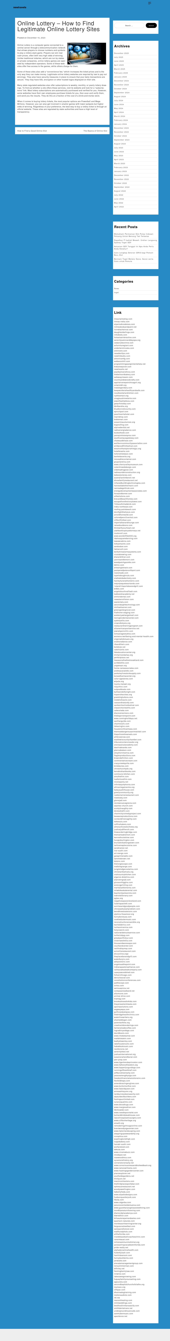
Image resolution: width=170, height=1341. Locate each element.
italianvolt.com (121, 549)
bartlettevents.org (122, 456)
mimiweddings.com (123, 1303)
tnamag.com (119, 998)
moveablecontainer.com (125, 459)
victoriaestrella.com (123, 940)
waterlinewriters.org (123, 1017)
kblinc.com (119, 565)
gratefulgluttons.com (123, 697)
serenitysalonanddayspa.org (127, 340)
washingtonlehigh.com (124, 1139)
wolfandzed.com (121, 1147)
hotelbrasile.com (122, 451)
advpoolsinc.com (122, 961)
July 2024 (118, 100)
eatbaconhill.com (122, 361)
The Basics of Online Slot (95, 131)
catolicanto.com (121, 649)
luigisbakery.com (122, 1141)
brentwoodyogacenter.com (126, 1128)
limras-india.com (122, 321)
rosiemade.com (121, 572)
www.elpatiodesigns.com (125, 1194)
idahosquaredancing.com (126, 538)
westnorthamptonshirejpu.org (127, 448)
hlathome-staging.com (124, 612)
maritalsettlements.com (125, 887)
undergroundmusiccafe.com (127, 1311)
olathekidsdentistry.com (125, 578)
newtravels (19, 7)
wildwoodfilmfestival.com (125, 446)
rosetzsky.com (120, 797)
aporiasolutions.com (123, 1006)
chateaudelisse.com (123, 440)
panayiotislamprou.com (125, 435)
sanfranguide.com (122, 721)
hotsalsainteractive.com (125, 337)
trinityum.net (120, 1178)
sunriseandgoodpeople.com (127, 906)
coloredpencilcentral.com (126, 517)
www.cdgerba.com (122, 1202)
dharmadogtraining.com (125, 1292)
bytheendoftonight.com (124, 691)
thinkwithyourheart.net (124, 528)
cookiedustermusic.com (125, 919)
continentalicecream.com (125, 760)
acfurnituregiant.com (123, 345)
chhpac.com (119, 1289)
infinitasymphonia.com (124, 784)
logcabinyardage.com (124, 1030)
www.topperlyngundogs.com (127, 1067)
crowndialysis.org (122, 623)
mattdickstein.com (122, 1038)
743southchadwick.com (125, 504)
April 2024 (119, 112)
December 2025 (121, 53)
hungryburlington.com (124, 840)
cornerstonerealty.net (124, 1162)
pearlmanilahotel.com (124, 414)
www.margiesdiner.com (125, 1107)
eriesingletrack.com (123, 567)
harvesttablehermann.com (126, 485)
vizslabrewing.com (122, 554)
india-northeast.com (123, 506)
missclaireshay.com (123, 319)
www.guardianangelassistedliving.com (132, 1207)
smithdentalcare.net (123, 1308)
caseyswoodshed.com (124, 972)
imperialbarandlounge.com (126, 522)
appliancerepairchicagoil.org (127, 382)
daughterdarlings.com (124, 332)
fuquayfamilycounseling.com (127, 1279)
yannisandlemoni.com (124, 559)
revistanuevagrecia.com (125, 803)
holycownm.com (121, 930)
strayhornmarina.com (124, 752)
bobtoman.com (121, 419)
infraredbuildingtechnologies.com (129, 483)
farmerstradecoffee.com (125, 1028)
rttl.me (117, 1297)
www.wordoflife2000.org (125, 536)
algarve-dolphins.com (124, 877)
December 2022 (121, 175)
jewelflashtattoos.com (124, 401)
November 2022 (121, 179)
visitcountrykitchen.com (125, 874)
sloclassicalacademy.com (126, 744)
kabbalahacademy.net (124, 594)
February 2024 (121, 120)
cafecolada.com (121, 710)
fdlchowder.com (121, 1109)
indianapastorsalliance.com (127, 967)
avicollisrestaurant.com (125, 951)
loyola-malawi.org (122, 684)
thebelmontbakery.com (124, 374)
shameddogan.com (123, 1020)
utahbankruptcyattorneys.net (127, 530)
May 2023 (118, 155)
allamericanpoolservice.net (126, 628)
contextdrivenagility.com (125, 818)
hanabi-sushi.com (122, 1144)
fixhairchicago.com (123, 975)
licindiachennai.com (123, 329)
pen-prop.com (120, 1059)
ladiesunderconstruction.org (127, 472)
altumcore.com (121, 993)
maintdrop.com (121, 416)
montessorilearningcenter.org (127, 1223)
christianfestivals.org (123, 871)
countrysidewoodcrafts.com (126, 379)
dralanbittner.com (122, 557)
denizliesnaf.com (122, 977)
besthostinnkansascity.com (126, 1305)
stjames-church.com (123, 805)
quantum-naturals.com (124, 1221)
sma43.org (119, 1123)
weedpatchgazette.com (124, 562)
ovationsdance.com (123, 641)
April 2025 (119, 65)
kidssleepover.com (122, 366)
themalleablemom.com (124, 834)
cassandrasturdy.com (124, 702)
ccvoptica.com (120, 1136)
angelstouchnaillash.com (125, 591)
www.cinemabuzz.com (124, 1152)
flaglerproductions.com (124, 755)
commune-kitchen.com (124, 774)
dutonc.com (119, 861)
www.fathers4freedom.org (126, 1064)
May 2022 (118, 203)
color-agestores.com (123, 678)
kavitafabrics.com (122, 924)
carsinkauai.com (121, 1239)
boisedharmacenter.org (124, 676)
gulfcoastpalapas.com (124, 1012)
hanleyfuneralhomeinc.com (126, 580)
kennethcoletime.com (124, 837)
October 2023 (120, 136)
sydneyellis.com (121, 620)
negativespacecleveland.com (127, 900)
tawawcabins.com (122, 541)
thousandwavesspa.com (125, 943)
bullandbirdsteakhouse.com (127, 1115)
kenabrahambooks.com (125, 771)
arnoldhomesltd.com (123, 514)
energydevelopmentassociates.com (130, 490)
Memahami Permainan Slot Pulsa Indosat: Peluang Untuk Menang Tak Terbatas (134, 235)
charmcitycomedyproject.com (127, 813)
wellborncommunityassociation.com (130, 443)
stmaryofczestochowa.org (126, 826)
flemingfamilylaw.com (124, 1271)
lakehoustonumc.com (124, 1043)
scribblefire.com (121, 662)
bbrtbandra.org (121, 406)
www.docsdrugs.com (123, 1104)
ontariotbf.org (120, 385)
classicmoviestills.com (124, 707)
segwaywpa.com (121, 1009)
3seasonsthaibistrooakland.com (129, 660)
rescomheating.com (123, 1300)
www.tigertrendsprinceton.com (128, 1062)
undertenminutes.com (124, 348)
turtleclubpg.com (122, 935)
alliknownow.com (122, 737)
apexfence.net (120, 1316)
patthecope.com (121, 982)
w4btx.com (119, 588)
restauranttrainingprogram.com (128, 625)
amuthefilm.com (121, 776)
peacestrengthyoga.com (125, 1075)
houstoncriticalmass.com (125, 729)
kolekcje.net (119, 647)
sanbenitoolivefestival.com (126, 705)
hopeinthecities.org (123, 694)
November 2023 (121, 132)
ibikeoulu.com (120, 821)
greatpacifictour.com (123, 938)
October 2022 (120, 183)
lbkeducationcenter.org (124, 652)
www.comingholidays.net (125, 718)
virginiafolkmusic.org (123, 639)
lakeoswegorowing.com (125, 1276)
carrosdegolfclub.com (124, 488)
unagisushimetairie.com (125, 398)
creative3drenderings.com (126, 1025)
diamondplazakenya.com (125, 1213)
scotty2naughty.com (123, 808)
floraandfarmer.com (123, 493)
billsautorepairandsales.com (127, 1218)
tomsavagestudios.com (124, 633)
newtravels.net (121, 369)
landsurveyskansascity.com (126, 1094)
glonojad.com (120, 800)
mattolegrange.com (123, 866)
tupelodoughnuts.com (124, 575)
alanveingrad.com (122, 879)
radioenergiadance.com (125, 430)
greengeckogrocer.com (124, 609)
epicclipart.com (121, 411)
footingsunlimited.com (124, 1099)
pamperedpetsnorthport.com (127, 570)
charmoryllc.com (121, 723)
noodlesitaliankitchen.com (126, 393)
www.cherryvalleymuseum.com (128, 464)
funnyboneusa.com (123, 916)
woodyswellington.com (124, 1189)
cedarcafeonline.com (123, 342)
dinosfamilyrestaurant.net (126, 480)
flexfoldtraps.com (122, 1080)
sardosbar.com (121, 546)
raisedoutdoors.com (123, 525)
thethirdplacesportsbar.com (126, 1183)
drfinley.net (119, 1268)
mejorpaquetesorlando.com (126, 583)
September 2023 (122, 140)
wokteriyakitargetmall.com (126, 615)
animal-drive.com (122, 996)
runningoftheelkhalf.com (125, 1070)
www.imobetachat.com (124, 1035)
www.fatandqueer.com (124, 1088)
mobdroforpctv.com (123, 699)
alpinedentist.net (122, 427)
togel (116, 292)
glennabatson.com (122, 750)
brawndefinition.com (123, 758)
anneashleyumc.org (123, 1091)
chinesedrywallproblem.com (127, 908)
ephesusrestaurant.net (124, 1186)
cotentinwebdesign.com (125, 467)
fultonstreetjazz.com (123, 453)
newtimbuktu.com (122, 356)
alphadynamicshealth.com (126, 1250)
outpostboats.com (122, 689)
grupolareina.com (122, 461)
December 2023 (121, 128)
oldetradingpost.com (123, 469)
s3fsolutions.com (122, 496)
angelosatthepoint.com (124, 964)
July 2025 (118, 57)
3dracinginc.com (121, 726)
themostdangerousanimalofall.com (130, 731)
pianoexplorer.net (122, 1173)
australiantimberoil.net (124, 477)
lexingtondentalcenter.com (126, 617)
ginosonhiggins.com (123, 882)
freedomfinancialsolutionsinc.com (129, 1078)
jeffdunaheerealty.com (124, 1072)
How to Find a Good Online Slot (32, 131)
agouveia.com (120, 1281)
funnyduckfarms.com (123, 1258)
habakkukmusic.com (123, 1046)
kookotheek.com (121, 432)
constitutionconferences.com (127, 980)
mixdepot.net (120, 1154)
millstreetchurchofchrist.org (126, 1242)
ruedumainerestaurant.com (126, 795)
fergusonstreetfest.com (124, 1226)
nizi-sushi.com (121, 850)
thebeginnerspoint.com (124, 715)
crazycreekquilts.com (124, 763)
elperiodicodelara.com (124, 324)
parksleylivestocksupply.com (127, 673)
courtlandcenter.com (123, 945)
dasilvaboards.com (123, 747)
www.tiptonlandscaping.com (127, 1131)
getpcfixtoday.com (122, 403)
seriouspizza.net (121, 988)
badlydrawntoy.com (123, 1041)
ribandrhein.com (121, 644)
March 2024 (119, 116)
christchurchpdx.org (123, 768)
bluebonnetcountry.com (125, 408)
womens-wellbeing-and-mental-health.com (133, 636)
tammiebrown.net (122, 858)
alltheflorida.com (122, 1234)
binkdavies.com (121, 766)
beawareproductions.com (125, 816)
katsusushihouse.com (124, 789)
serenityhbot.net (121, 1051)
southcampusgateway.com (126, 438)
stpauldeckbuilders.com (125, 1096)
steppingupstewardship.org (126, 1133)
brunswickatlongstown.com (126, 842)
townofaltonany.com (123, 895)
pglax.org (118, 898)
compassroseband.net (124, 990)
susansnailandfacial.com (125, 1057)
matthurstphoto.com (123, 1231)
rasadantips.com (121, 353)
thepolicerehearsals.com (125, 734)
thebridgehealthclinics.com (126, 1014)
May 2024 (118, 108)
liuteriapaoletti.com (123, 903)
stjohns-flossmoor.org (124, 914)
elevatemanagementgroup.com (128, 1263)
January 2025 (120, 77)
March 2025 (119, 69)
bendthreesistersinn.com (125, 911)
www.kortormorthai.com (125, 1086)
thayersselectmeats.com (125, 1004)
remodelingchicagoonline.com (128, 1125)
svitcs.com (119, 985)
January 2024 (120, 124)
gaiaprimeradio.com (123, 856)
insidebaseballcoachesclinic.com (129, 1236)
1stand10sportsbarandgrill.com (128, 586)
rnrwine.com (119, 1273)
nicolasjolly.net (121, 781)
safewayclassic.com (123, 377)
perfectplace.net (121, 657)
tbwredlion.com (121, 1215)
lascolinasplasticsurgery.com (127, 1117)
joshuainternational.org (125, 1054)
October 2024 (120, 88)
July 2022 (118, 195)
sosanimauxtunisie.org (124, 422)
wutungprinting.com (123, 885)
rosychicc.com (120, 686)
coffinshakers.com (122, 824)
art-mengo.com (121, 853)
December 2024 (121, 81)
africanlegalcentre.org (124, 787)
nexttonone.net (121, 1049)
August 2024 (120, 96)
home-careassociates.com (126, 668)
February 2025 (121, 73)
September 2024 (122, 92)
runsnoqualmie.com (123, 1101)
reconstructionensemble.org (127, 922)
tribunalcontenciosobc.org (126, 742)
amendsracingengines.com (126, 1083)
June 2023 (119, 151)
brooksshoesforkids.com (125, 1001)
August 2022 (120, 191)
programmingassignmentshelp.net (129, 364)
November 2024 (121, 84)
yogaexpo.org (120, 665)
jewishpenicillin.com (123, 631)
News (116, 288)
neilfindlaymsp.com (123, 948)
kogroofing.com (121, 424)
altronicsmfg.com (122, 358)
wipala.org (119, 681)
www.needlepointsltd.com (126, 1112)
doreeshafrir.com (122, 811)
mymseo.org (119, 1287)
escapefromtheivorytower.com (128, 501)
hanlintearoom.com (123, 1255)
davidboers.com (121, 1033)
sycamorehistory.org (123, 1160)
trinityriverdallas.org (123, 655)
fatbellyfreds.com (122, 1191)
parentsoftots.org (122, 1022)
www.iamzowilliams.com (125, 1168)
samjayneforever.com (124, 1229)
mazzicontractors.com (124, 1181)
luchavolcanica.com (123, 927)
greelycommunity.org (123, 792)
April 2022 (119, 207)
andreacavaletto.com (123, 670)
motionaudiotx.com (123, 1295)
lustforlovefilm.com (123, 779)
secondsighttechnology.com (127, 604)
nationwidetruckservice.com (127, 932)
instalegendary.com (123, 387)
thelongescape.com (123, 863)
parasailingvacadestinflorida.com (129, 1244)
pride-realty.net (121, 1247)
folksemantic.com (122, 543)
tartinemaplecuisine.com (125, 845)
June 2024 (119, 104)
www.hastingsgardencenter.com (129, 1170)
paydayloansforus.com (124, 371)
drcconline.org (120, 953)
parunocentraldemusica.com (127, 1205)
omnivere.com (120, 350)
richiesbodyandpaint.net (125, 326)
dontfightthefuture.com (124, 512)
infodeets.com (120, 334)
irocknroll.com (120, 533)
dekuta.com (119, 1149)
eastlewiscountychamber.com (127, 739)
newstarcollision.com (124, 599)
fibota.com (119, 1199)
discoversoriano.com (123, 713)
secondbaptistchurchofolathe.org (129, 1284)
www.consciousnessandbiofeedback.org (132, 1165)
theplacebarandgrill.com (125, 956)
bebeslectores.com (123, 475)
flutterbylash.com (122, 1252)
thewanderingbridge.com (125, 832)
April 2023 (119, 159)
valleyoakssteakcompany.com (128, 969)
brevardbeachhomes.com (125, 498)
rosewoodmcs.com (122, 1157)
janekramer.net (121, 848)
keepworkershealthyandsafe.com (129, 390)
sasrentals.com (121, 602)
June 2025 (119, 61)
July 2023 (118, 147)
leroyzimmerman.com (124, 1265)
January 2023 (120, 171)
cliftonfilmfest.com (122, 520)
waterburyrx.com (121, 959)
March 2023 (119, 163)
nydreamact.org (121, 395)
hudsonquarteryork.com (125, 1197)
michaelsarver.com (122, 607)
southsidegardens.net (124, 1176)
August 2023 (120, 144)
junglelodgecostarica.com (126, 869)
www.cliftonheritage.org (125, 1120)
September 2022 (122, 187)
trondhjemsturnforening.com (127, 1210)
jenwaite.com (120, 1260)
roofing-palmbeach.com (125, 509)
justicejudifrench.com (124, 829)
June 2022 (119, 199)
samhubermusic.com (123, 1313)
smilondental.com (122, 596)
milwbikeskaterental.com (125, 890)
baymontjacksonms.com (125, 893)
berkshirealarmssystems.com (127, 551)
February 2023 (121, 167)
